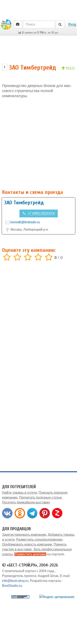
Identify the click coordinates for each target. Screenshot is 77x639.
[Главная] (6, 24)
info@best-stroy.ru (15, 580)
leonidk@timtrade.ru (25, 222)
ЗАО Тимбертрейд (24, 203)
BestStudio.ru (12, 585)
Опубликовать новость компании (27, 544)
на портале (39, 554)
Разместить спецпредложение (39, 539)
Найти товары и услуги (19, 492)
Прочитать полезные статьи (40, 497)
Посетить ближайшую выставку (25, 502)
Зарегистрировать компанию (24, 534)
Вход (72, 24)
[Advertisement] (38, 144)
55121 (70, 68)
